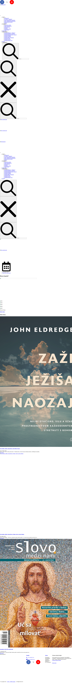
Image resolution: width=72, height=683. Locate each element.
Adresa (46, 655)
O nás (3, 17)
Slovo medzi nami (8, 272)
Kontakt (27, 655)
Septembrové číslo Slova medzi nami (6, 649)
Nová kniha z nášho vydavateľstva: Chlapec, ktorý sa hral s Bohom (12, 534)
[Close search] (8, 90)
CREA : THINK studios (11, 681)
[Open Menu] (0, 15)
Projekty (3, 41)
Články (3, 272)
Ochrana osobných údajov (56, 660)
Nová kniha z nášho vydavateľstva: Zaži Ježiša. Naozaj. (10, 448)
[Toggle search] (8, 68)
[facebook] (2, 2)
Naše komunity (5, 31)
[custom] (7, 2)
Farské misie (4, 30)
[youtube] (12, 2)
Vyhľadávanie (5, 42)
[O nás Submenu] (5, 17)
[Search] (10, 51)
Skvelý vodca (2, 311)
